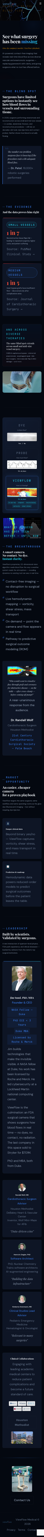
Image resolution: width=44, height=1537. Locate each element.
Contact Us (22, 1500)
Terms (21, 1530)
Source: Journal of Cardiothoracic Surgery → (21, 304)
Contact (32, 1530)
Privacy (11, 1530)
